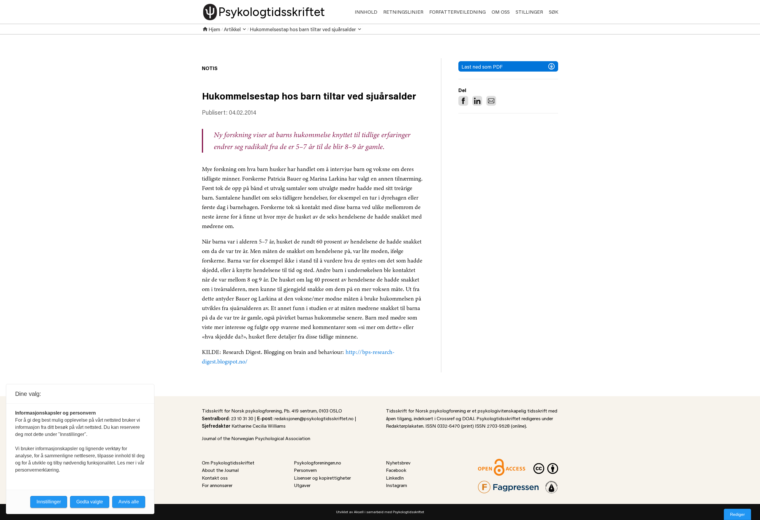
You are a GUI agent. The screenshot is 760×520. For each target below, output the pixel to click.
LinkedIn (395, 478)
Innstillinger (49, 501)
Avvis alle (128, 501)
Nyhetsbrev (398, 462)
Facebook (396, 470)
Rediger (737, 514)
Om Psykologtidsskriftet (228, 462)
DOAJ (468, 418)
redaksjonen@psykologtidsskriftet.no (314, 418)
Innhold (366, 12)
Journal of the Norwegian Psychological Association (256, 438)
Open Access (491, 462)
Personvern (305, 470)
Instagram (396, 485)
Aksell (359, 512)
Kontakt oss (215, 478)
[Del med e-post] (491, 101)
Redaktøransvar (551, 484)
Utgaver (302, 485)
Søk (553, 12)
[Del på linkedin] (477, 101)
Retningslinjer (403, 12)
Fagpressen (490, 484)
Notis (210, 68)
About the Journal (220, 470)
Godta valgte (89, 501)
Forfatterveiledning (457, 12)
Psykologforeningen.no (317, 462)
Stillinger (529, 12)
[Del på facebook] (463, 101)
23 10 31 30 (242, 418)
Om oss (501, 12)
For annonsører (217, 485)
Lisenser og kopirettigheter (322, 478)
